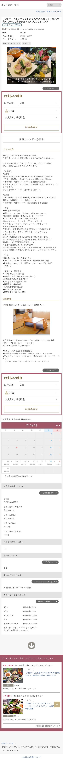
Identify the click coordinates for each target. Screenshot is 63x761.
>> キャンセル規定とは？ (46, 601)
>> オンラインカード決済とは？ (44, 582)
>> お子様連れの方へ (48, 493)
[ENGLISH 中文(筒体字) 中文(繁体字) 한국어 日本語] (54, 5)
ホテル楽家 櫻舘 (10, 5)
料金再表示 (31, 127)
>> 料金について (50, 88)
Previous (9, 65)
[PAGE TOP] (57, 704)
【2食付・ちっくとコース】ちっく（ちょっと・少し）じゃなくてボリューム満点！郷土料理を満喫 (42, 706)
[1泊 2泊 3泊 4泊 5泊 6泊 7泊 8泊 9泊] (39, 103)
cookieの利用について (31, 757)
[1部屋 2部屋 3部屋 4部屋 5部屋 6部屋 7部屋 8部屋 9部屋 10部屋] (31, 111)
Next (54, 65)
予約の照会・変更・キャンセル (49, 12)
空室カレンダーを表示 (31, 139)
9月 (57, 425)
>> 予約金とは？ (49, 562)
